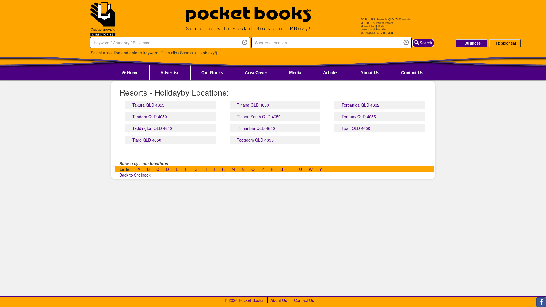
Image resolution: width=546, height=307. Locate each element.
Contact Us (412, 72)
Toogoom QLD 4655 (255, 140)
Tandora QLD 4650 (149, 116)
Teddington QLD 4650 (152, 128)
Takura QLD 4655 (148, 105)
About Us (369, 72)
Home (132, 72)
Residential (506, 43)
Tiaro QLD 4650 (146, 140)
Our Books (212, 72)
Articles (330, 72)
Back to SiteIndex (135, 175)
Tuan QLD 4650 (356, 128)
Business (472, 43)
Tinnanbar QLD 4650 (256, 128)
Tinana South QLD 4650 (259, 116)
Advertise (169, 72)
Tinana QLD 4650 (253, 105)
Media (295, 72)
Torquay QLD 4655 (359, 116)
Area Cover (256, 72)
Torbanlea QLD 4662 (360, 105)
